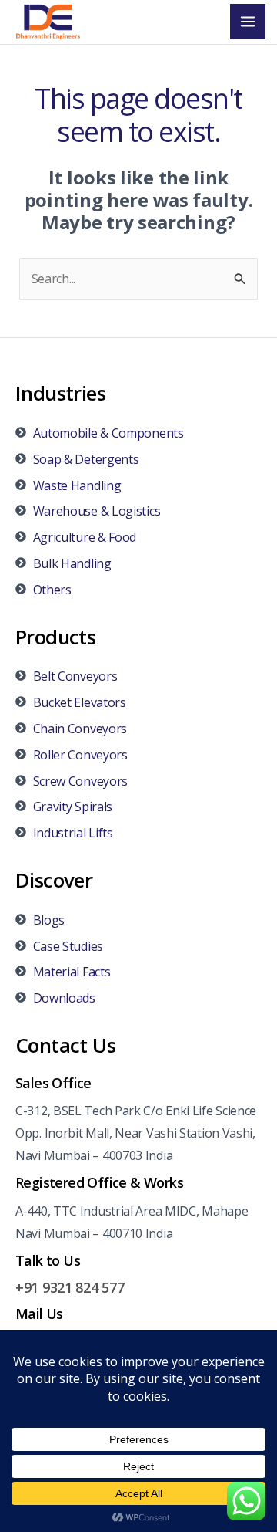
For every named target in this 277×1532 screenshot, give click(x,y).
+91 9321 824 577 (69, 1287)
